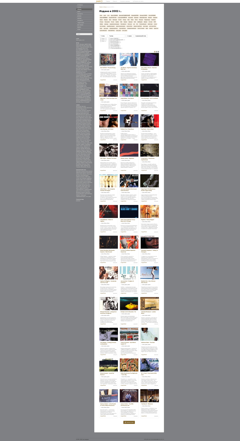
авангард (78, 171)
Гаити (77, 117)
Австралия (78, 106)
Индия (77, 121)
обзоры (105, 7)
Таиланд (78, 144)
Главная (108, 1)
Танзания (78, 167)
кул (77, 175)
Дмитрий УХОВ (88, 66)
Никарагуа (78, 135)
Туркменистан (86, 145)
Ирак (86, 121)
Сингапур (87, 141)
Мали (88, 131)
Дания (81, 119)
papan (77, 44)
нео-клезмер (83, 178)
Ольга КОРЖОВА (87, 88)
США (91, 143)
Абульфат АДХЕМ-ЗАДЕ (85, 44)
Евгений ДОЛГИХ (135, 15)
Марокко (78, 133)
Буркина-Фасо (79, 159)
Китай (77, 127)
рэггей (82, 186)
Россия (84, 140)
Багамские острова (80, 158)
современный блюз (83, 188)
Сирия (81, 165)
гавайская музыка (80, 176)
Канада (88, 126)
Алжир (84, 107)
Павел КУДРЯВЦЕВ (80, 89)
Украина (78, 148)
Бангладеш (78, 110)
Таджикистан (87, 165)
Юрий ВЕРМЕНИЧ (80, 97)
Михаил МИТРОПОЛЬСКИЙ (82, 79)
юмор (78, 29)
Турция (78, 147)
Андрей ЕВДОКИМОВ (86, 51)
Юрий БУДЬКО (86, 96)
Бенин (77, 111)
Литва (80, 130)
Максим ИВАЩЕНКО (84, 76)
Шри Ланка (82, 157)
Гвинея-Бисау (79, 161)
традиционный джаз (131, 28)
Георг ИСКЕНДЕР (85, 64)
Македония (79, 131)
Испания (88, 123)
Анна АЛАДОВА (85, 54)
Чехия (87, 150)
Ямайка (90, 152)
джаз (80, 40)
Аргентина (89, 107)
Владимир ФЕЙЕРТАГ (81, 62)
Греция (90, 117)
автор (111, 36)
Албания (88, 157)
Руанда (78, 165)
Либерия (82, 162)
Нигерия (81, 134)
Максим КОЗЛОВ (80, 78)
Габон (86, 116)
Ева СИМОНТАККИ (80, 68)
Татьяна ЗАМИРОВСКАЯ (81, 95)
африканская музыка (81, 172)
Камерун (84, 126)
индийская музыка (111, 26)
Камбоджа (78, 126)
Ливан (77, 130)
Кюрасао (81, 155)
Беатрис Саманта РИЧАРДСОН (83, 99)
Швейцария (79, 151)
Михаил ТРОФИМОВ (81, 80)
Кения (88, 154)
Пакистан (83, 137)
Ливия (86, 162)
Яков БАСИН (88, 97)
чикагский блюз (88, 193)
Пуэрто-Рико (79, 140)
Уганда (81, 147)
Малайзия (84, 131)
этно (83, 40)
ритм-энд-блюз (152, 26)
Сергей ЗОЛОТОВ (86, 90)
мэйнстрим (87, 176)
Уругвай (82, 148)
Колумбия (81, 127)
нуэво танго (83, 179)
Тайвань (83, 144)
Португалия (86, 138)
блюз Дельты (83, 174)
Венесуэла (82, 114)
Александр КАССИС (81, 45)
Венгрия (78, 114)
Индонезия (82, 121)
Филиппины (83, 167)
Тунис (81, 145)
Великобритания (85, 113)
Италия (78, 124)
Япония (88, 167)
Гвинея (88, 159)
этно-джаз (88, 196)
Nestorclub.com (161, 439)
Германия (81, 117)
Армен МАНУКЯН (85, 55)
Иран (89, 121)
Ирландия (78, 123)
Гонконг (86, 117)
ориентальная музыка (85, 181)
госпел (77, 178)
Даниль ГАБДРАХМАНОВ (82, 100)
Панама (88, 137)
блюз (77, 40)
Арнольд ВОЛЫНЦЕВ (81, 57)
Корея (86, 127)
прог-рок (87, 183)
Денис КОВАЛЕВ (80, 65)
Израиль (89, 120)
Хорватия (83, 150)
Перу (77, 138)
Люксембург (86, 130)
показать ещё (130, 422)
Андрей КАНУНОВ (80, 52)
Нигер (88, 164)
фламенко (78, 192)
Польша (81, 138)
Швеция (84, 151)
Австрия (84, 106)
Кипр (77, 155)
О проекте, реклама (125, 1)
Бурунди (78, 113)
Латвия (89, 128)
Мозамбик (78, 164)
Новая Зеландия (85, 135)
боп (79, 175)
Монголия (84, 164)
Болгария (81, 111)
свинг (86, 186)
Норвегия (78, 137)
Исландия (83, 123)
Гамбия (85, 159)
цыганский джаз (80, 193)
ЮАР (86, 152)
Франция (78, 150)
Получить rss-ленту (138, 1)
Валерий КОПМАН (87, 59)
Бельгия (88, 110)
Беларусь (84, 110)
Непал (77, 134)
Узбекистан (86, 147)
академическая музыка (86, 171)
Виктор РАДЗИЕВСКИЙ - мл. (82, 61)
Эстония (78, 152)
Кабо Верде (83, 124)
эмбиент (78, 195)
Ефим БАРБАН (84, 69)
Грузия (77, 119)
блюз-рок (89, 174)
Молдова (87, 133)
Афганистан (83, 109)
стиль (103, 36)
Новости (115, 1)
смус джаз (106, 28)
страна (130, 36)
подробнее (103, 79)
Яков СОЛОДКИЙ (85, 102)
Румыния (89, 140)
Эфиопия (83, 152)
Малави (90, 162)
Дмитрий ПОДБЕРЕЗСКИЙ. (124, 15)
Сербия (82, 141)
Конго (88, 161)
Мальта (78, 157)
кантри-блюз (79, 182)
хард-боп (87, 192)
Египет (84, 161)
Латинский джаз (84, 175)
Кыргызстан (84, 128)
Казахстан (88, 124)
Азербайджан (79, 107)
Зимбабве (84, 120)
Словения (83, 143)
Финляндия (87, 148)
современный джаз (80, 196)
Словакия (78, 143)
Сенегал (78, 141)
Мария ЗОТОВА (88, 78)
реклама (78, 200)
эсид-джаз (83, 195)
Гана (89, 116)
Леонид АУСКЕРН (87, 73)
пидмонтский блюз (87, 182)
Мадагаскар (87, 155)
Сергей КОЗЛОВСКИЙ (81, 92)
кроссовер (78, 185)
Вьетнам (83, 116)
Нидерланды (87, 134)
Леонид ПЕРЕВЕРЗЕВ (81, 75)
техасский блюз (80, 189)
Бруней (87, 158)
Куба (80, 128)
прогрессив (84, 185)
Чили (90, 150)
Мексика (83, 133)
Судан (87, 143)
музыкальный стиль (141, 36)
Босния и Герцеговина (81, 154)
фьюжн (83, 192)
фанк (88, 190)
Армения (78, 109)
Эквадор (89, 151)
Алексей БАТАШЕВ (84, 47)
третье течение (83, 190)
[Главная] (100, 1)
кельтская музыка (80, 183)
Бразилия (86, 111)
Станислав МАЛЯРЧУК (85, 93)
